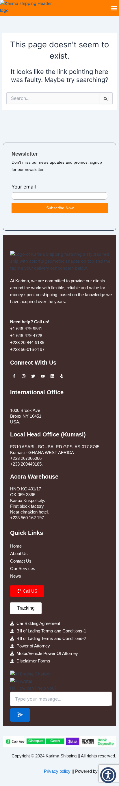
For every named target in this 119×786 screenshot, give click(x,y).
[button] (114, 8)
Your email (24, 187)
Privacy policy (57, 771)
